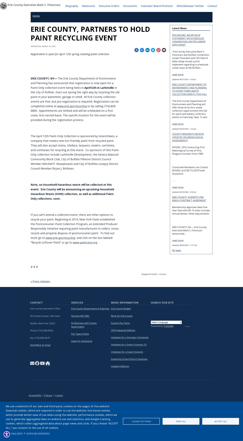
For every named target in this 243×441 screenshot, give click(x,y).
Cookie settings (141, 421)
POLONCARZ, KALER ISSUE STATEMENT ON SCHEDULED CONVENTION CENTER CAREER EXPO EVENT (188, 39)
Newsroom (88, 6)
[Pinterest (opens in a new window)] (158, 50)
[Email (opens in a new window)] (164, 50)
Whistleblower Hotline (190, 6)
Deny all (181, 421)
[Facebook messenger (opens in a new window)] (142, 50)
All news (176, 250)
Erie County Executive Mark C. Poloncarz (33, 5)
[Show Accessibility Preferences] (7, 434)
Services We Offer (80, 316)
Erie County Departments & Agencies (90, 308)
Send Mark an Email (40, 345)
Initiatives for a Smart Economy (127, 352)
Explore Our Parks (120, 323)
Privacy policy (16, 433)
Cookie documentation (38, 433)
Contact (212, 6)
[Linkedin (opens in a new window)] (147, 50)
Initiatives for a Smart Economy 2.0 (129, 344)
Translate (168, 326)
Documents (130, 6)
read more (178, 74)
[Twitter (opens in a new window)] (153, 50)
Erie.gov (48, 395)
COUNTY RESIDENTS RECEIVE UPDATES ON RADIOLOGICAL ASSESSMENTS (188, 137)
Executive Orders (109, 6)
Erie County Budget (121, 308)
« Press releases (41, 281)
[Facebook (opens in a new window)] (136, 50)
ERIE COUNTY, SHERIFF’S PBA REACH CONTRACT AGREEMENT (189, 199)
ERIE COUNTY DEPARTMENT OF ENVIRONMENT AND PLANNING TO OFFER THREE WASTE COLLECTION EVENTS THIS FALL (189, 89)
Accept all (220, 421)
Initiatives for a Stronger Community (130, 337)
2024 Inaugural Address (123, 330)
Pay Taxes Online (80, 334)
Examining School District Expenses (129, 359)
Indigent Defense (120, 366)
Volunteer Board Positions (157, 6)
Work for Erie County (122, 316)
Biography (72, 6)
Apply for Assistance (81, 341)
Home (36, 16)
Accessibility (35, 395)
